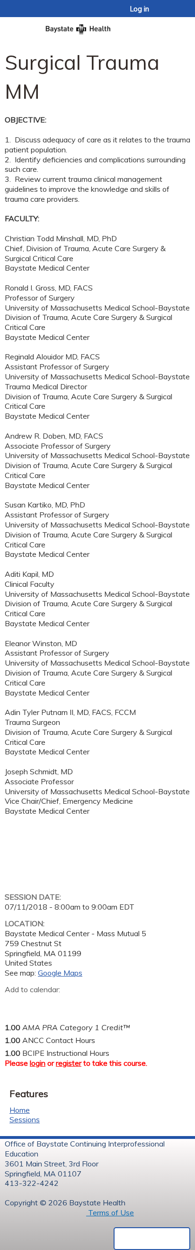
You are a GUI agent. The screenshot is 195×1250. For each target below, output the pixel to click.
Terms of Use (110, 1212)
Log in (139, 9)
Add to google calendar (14, 1004)
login (37, 1063)
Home (19, 1110)
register (68, 1063)
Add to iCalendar (57, 1003)
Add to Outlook (79, 1004)
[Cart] (167, 14)
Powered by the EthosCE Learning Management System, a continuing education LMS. (152, 1238)
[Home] (97, 26)
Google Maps (60, 972)
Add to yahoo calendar (35, 1004)
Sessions (24, 1119)
